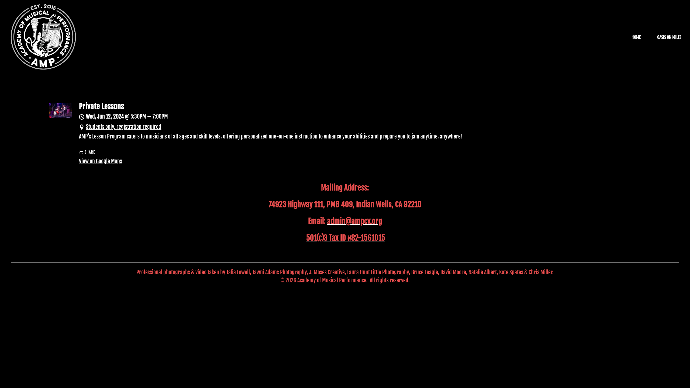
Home (636, 37)
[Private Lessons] (60, 115)
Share (90, 152)
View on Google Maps (100, 161)
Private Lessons (101, 106)
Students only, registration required (123, 126)
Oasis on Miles (669, 37)
